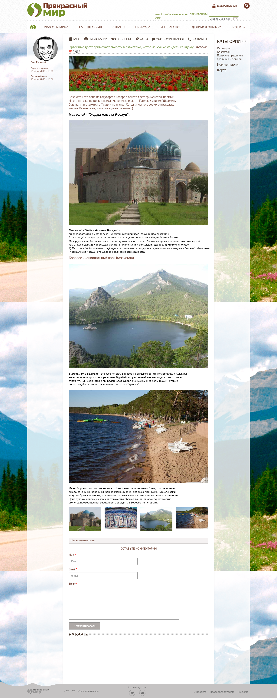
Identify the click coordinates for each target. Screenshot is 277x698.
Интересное (171, 27)
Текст (72, 584)
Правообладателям (222, 691)
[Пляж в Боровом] (192, 517)
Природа (142, 27)
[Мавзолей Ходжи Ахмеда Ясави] (85, 519)
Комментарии (228, 64)
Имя (71, 555)
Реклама (243, 691)
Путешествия (90, 27)
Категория (223, 48)
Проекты (237, 27)
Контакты (199, 39)
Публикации (98, 39)
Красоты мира (56, 27)
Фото (144, 39)
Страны (118, 27)
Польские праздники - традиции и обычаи (230, 57)
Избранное (123, 39)
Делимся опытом (206, 27)
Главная (33, 27)
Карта (221, 70)
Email (72, 569)
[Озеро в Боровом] (156, 519)
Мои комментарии (169, 39)
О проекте (200, 691)
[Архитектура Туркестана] (121, 517)
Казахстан (223, 52)
